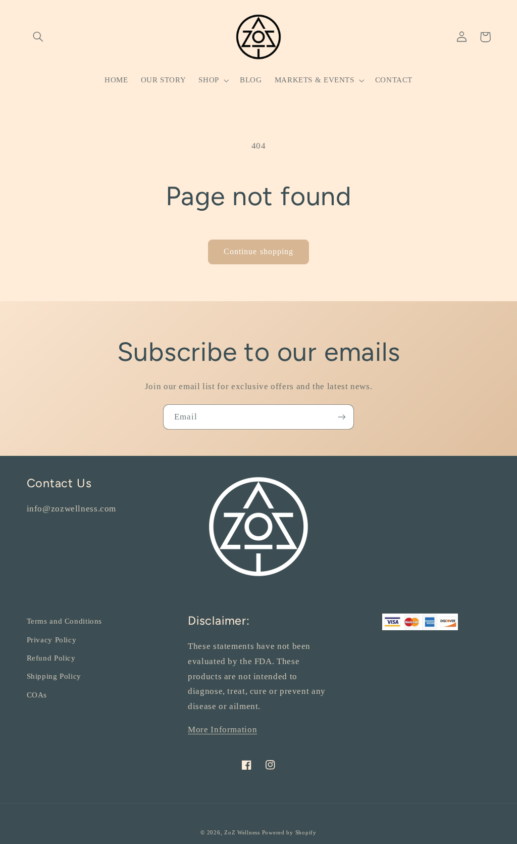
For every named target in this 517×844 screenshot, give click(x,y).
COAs (37, 695)
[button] (38, 37)
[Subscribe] (341, 416)
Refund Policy (51, 658)
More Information (222, 729)
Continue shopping (258, 251)
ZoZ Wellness (243, 832)
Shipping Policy (54, 676)
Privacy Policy (52, 640)
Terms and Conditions (64, 621)
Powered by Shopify (289, 832)
